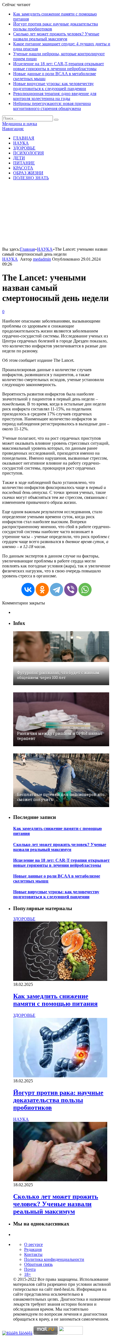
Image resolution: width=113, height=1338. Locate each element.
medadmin (42, 259)
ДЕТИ (19, 158)
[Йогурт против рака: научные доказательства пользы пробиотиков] (60, 1075)
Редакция (33, 1249)
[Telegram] (56, 589)
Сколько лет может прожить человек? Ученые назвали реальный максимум (56, 36)
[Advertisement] (56, 214)
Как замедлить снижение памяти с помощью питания (55, 1000)
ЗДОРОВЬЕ (24, 148)
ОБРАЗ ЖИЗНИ (28, 173)
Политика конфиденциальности (54, 1259)
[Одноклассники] (42, 589)
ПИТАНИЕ (24, 163)
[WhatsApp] (85, 589)
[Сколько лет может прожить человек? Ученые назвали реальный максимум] (60, 1179)
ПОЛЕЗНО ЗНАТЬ (31, 178)
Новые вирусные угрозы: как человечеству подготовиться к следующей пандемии (53, 86)
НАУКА (21, 143)
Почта (30, 1269)
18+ (27, 1274)
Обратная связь (38, 1264)
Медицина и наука (19, 123)
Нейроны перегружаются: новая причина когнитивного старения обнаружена (52, 106)
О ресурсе (33, 1244)
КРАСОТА (23, 168)
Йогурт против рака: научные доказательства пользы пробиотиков (58, 1100)
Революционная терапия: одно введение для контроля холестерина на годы (54, 96)
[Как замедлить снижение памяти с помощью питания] (60, 979)
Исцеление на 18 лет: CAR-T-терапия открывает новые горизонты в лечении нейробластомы (58, 66)
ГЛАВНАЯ (23, 138)
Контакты (33, 1254)
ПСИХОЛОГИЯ (28, 153)
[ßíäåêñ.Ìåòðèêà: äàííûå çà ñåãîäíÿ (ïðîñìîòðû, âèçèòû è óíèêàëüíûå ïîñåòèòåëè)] (17, 1333)
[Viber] (70, 589)
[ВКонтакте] (28, 589)
